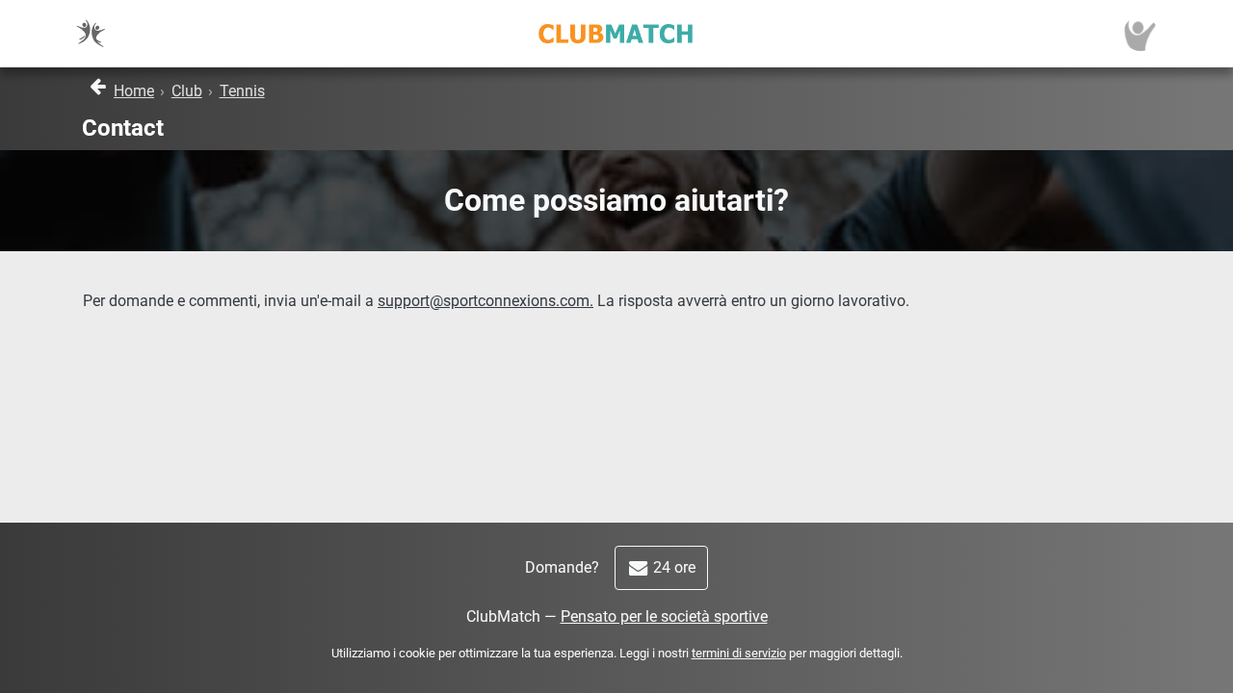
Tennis (242, 91)
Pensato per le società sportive (664, 616)
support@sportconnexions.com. (485, 301)
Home (134, 91)
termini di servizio (739, 653)
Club (186, 91)
